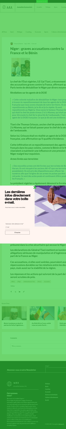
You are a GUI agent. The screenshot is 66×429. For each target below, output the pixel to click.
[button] (34, 187)
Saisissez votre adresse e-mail (14, 223)
